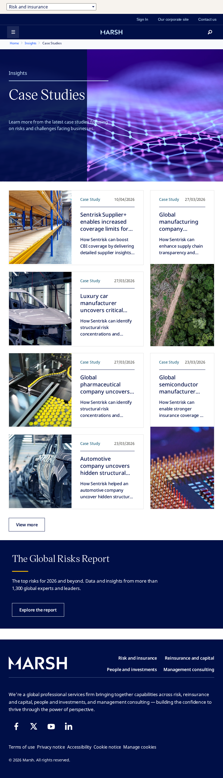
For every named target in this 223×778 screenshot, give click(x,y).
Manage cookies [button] (139, 747)
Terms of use (22, 747)
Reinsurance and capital (189, 658)
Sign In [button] (142, 19)
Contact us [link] (207, 19)
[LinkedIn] (68, 726)
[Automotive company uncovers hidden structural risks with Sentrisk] (40, 471)
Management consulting (188, 669)
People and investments (132, 669)
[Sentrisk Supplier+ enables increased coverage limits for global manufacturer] (40, 227)
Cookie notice (107, 747)
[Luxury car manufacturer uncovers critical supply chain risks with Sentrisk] (40, 308)
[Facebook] (16, 726)
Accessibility (79, 747)
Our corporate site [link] (173, 19)
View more (27, 525)
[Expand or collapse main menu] (13, 32)
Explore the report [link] (38, 610)
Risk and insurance (137, 658)
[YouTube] (51, 726)
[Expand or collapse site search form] (210, 32)
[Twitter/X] (33, 726)
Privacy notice (51, 747)
